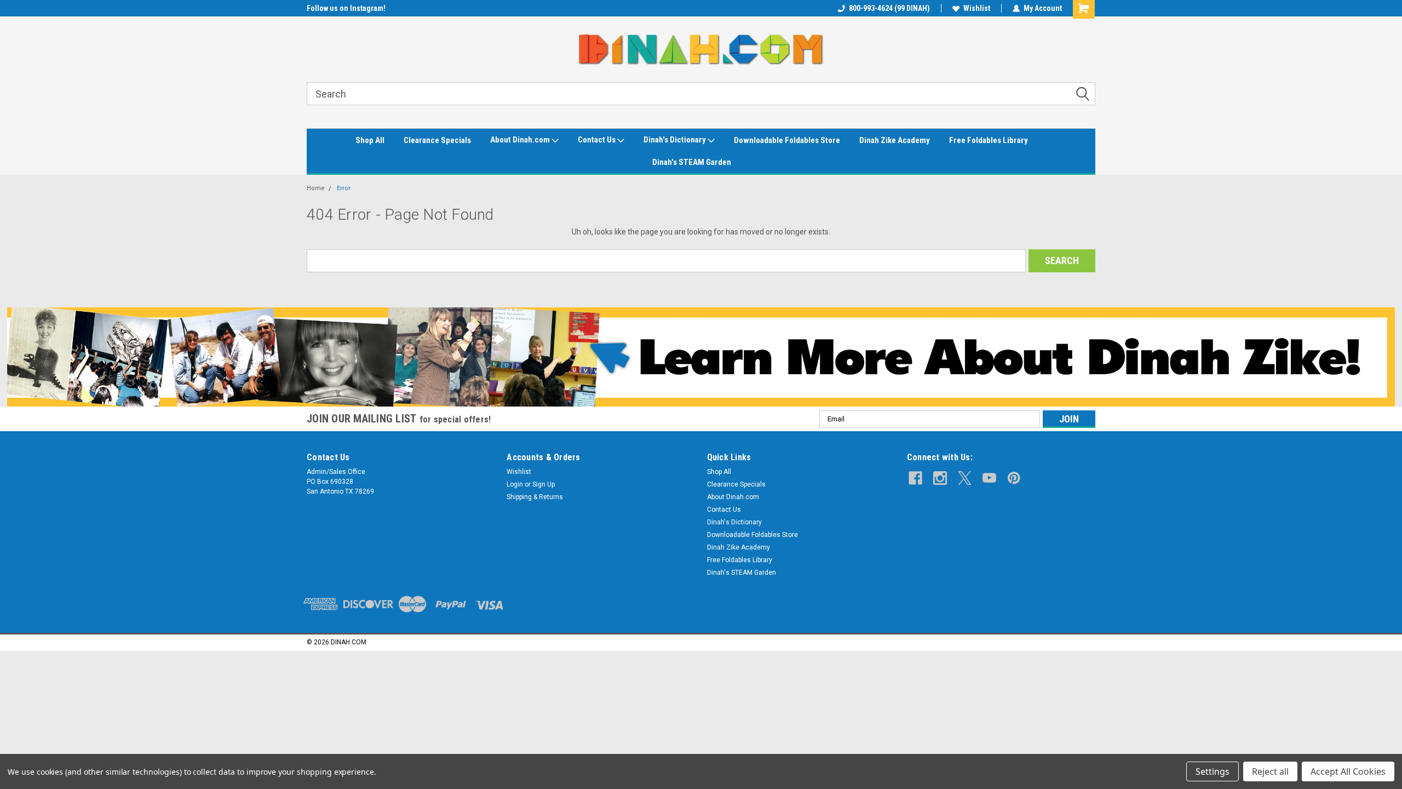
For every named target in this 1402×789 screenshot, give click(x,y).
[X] (965, 478)
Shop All (369, 140)
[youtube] (989, 478)
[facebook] (915, 478)
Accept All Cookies (1348, 771)
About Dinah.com (520, 140)
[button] (701, 357)
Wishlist (976, 8)
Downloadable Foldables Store (787, 140)
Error (343, 188)
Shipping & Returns (535, 497)
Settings (1212, 771)
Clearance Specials (437, 140)
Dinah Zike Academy (894, 140)
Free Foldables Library (988, 140)
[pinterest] (1014, 478)
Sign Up (543, 484)
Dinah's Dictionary (675, 140)
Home (316, 188)
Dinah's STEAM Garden (691, 162)
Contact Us (597, 140)
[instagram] (940, 478)
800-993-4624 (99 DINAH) (889, 8)
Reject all (1270, 771)
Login (515, 484)
